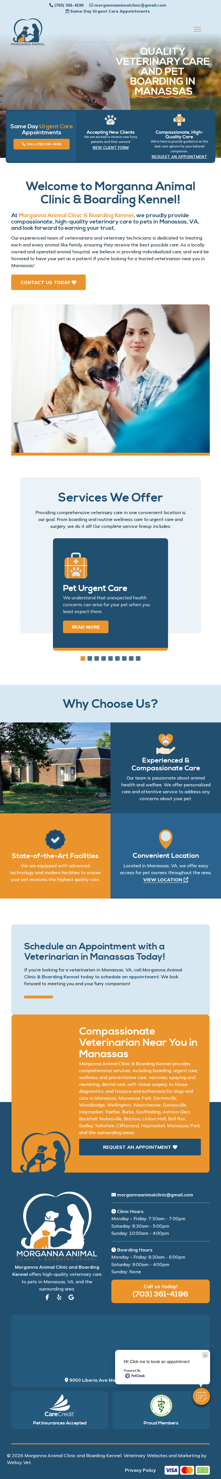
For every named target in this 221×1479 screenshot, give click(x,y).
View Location (163, 880)
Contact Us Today (46, 282)
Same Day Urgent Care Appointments (110, 11)
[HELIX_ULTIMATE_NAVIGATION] (197, 29)
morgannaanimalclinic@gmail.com (130, 5)
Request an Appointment (179, 157)
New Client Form (111, 147)
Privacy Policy (140, 1470)
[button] (201, 1396)
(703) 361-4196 (68, 5)
